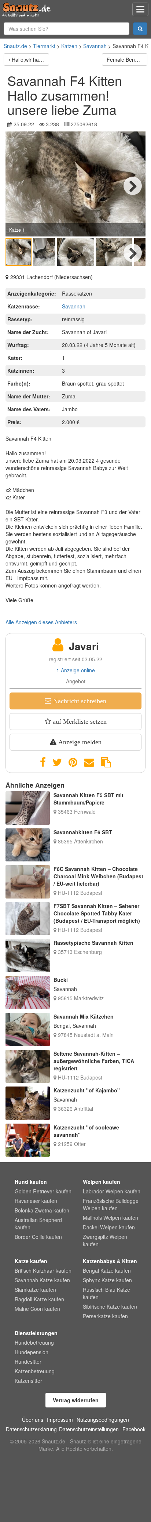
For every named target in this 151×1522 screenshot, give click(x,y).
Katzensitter (28, 1380)
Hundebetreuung (34, 1342)
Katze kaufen (31, 1261)
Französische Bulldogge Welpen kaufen (111, 1204)
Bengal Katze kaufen (107, 1270)
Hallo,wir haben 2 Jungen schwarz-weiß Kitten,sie (30, 59)
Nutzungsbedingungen (103, 1419)
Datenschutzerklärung (31, 1429)
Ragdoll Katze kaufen (39, 1299)
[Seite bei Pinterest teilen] (73, 762)
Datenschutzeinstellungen (89, 1429)
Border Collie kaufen (38, 1236)
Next (133, 186)
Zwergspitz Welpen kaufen (105, 1240)
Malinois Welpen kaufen (110, 1217)
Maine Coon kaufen (37, 1308)
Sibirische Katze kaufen (110, 1306)
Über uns (32, 1419)
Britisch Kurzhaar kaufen (43, 1270)
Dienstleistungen (36, 1333)
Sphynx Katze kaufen (107, 1280)
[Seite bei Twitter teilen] (57, 762)
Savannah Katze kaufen (42, 1280)
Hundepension (31, 1352)
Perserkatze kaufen (105, 1316)
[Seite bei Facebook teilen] (43, 762)
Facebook (134, 1429)
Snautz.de (15, 46)
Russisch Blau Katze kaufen (106, 1293)
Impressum (60, 1419)
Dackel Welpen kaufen (109, 1227)
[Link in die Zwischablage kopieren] (106, 762)
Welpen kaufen (101, 1181)
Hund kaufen (31, 1181)
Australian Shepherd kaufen (38, 1223)
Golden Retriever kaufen (43, 1191)
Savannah (95, 46)
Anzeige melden (79, 742)
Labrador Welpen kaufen (111, 1191)
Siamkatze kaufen (35, 1289)
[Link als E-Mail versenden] (89, 762)
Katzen (69, 46)
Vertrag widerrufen (76, 1400)
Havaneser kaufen (36, 1200)
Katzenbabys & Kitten (110, 1261)
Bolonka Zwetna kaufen (42, 1210)
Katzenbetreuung (35, 1371)
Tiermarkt (44, 46)
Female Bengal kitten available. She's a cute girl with (127, 59)
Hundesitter (28, 1361)
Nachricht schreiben (78, 701)
